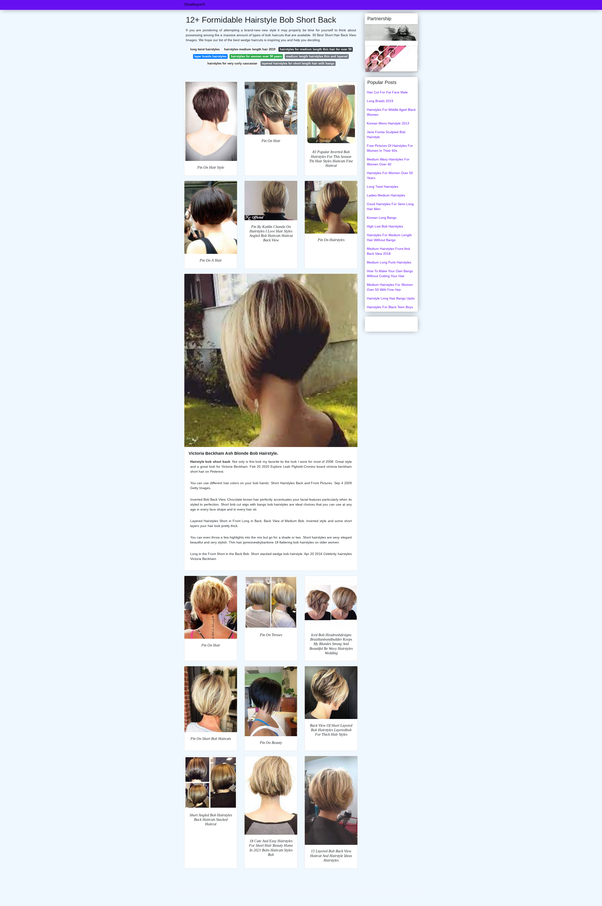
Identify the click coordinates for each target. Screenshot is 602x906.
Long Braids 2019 (380, 101)
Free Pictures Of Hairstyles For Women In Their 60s (390, 148)
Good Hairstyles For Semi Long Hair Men (390, 206)
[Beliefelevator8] (391, 58)
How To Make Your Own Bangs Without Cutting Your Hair (390, 273)
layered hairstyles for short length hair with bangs (298, 63)
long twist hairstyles (205, 49)
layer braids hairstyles (210, 56)
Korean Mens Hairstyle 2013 (388, 123)
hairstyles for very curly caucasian (232, 63)
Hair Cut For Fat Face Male (387, 92)
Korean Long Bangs (381, 218)
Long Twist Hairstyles (382, 186)
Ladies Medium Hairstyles (386, 195)
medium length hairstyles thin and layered (317, 56)
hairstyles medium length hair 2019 (249, 49)
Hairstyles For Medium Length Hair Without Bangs (389, 237)
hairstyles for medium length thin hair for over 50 (316, 49)
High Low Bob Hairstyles (385, 226)
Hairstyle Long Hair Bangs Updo (391, 298)
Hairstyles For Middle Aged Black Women (391, 112)
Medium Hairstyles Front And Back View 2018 (388, 251)
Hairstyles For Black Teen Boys (390, 307)
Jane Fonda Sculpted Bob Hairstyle (386, 134)
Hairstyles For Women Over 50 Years (390, 175)
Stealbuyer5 (194, 4)
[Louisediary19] (391, 32)
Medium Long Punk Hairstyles (389, 262)
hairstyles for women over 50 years (256, 56)
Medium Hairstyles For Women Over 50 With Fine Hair (390, 287)
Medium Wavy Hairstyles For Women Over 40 (388, 161)
